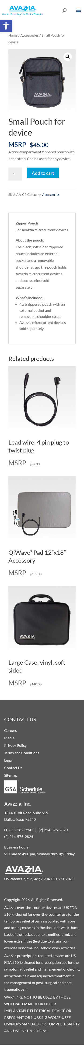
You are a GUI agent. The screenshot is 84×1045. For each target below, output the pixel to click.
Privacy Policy (15, 745)
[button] (6, 26)
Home (13, 35)
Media (9, 738)
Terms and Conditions (21, 752)
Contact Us (13, 767)
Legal (8, 760)
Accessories (29, 35)
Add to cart (43, 173)
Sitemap (10, 775)
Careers (10, 730)
